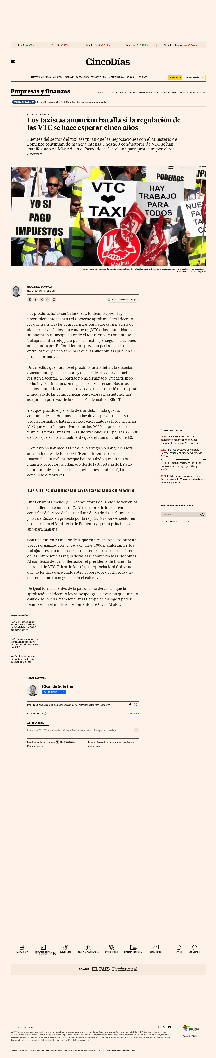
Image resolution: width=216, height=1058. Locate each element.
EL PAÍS (141, 76)
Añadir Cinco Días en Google (124, 299)
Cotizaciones (82, 77)
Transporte (99, 730)
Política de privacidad (77, 1051)
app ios (179, 952)
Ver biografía (50, 692)
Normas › (134, 713)
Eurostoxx (175, 522)
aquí (98, 746)
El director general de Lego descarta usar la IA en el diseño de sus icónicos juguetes (183, 479)
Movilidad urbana (37, 114)
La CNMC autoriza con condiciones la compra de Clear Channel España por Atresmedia (180, 440)
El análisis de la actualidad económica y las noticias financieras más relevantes (71, 704)
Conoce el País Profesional (108, 969)
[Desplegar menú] (13, 61)
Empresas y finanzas (41, 77)
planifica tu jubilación (88, 952)
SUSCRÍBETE (175, 77)
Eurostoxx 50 (132, 45)
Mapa (103, 1051)
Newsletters (116, 1051)
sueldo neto (65, 952)
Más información (35, 746)
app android (194, 952)
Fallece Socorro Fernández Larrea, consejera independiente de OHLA (181, 453)
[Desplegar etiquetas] (136, 730)
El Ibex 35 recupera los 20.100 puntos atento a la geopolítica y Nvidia (71, 101)
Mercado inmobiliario (165, 92)
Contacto (15, 1051)
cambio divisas (111, 952)
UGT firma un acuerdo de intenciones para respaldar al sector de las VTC (24, 643)
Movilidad (112, 730)
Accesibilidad (94, 1051)
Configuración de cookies (56, 1051)
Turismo (182, 92)
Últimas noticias (116, 77)
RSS (108, 1051)
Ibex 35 (21, 45)
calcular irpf (22, 952)
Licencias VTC (34, 730)
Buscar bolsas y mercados (177, 505)
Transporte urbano (81, 730)
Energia (132, 92)
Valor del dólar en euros (175, 45)
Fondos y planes (98, 77)
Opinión (130, 77)
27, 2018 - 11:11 (45, 291)
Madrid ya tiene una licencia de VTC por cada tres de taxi (23, 659)
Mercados (57, 77)
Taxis (46, 730)
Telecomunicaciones (116, 92)
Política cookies (37, 1051)
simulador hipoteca (43, 952)
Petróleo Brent (93, 45)
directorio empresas (133, 952)
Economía (69, 77)
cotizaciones (155, 952)
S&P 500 (55, 45)
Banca (100, 92)
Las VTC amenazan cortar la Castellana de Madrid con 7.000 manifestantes (23, 626)
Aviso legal (24, 1051)
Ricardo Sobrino (39, 287)
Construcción (145, 92)
